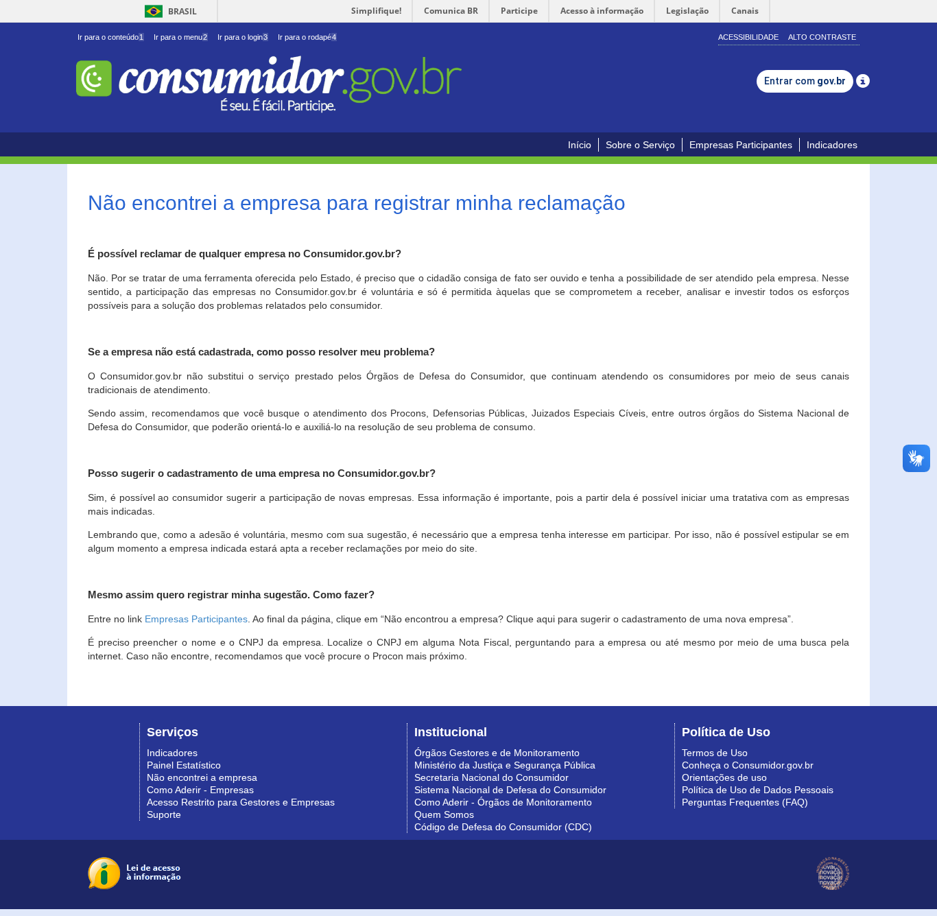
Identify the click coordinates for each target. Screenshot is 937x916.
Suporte (164, 814)
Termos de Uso (715, 752)
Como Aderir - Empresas (200, 789)
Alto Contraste (822, 37)
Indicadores (832, 144)
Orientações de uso (724, 777)
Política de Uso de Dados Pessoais (757, 789)
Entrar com (805, 80)
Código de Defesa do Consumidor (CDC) (503, 826)
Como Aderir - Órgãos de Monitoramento (503, 802)
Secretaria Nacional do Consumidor (491, 777)
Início (579, 144)
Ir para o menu (180, 37)
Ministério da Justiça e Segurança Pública (504, 765)
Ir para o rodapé (307, 37)
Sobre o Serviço (640, 144)
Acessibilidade (748, 37)
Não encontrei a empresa (202, 777)
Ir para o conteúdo (110, 37)
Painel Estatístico (184, 765)
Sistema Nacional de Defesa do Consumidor (510, 789)
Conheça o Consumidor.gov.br (748, 765)
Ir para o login (242, 37)
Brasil (168, 11)
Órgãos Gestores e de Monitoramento (497, 752)
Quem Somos (444, 814)
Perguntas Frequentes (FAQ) (745, 802)
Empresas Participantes (740, 144)
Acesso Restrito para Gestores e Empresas (241, 802)
